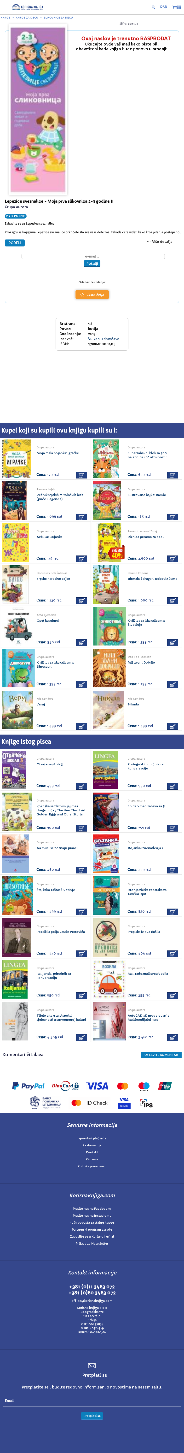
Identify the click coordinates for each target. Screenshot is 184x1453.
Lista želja (95, 295)
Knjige (5, 17)
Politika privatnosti (92, 1166)
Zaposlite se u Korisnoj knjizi (92, 1236)
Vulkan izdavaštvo (104, 339)
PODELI (15, 243)
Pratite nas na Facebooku (92, 1209)
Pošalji (92, 263)
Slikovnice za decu (58, 17)
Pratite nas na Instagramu (92, 1216)
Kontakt (92, 1152)
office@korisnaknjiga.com (92, 1301)
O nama (92, 1159)
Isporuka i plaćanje (92, 1138)
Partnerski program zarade (92, 1229)
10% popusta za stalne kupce (92, 1223)
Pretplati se (92, 1416)
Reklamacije (92, 1145)
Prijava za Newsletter (92, 1243)
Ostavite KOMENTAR (161, 1055)
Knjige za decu (27, 17)
